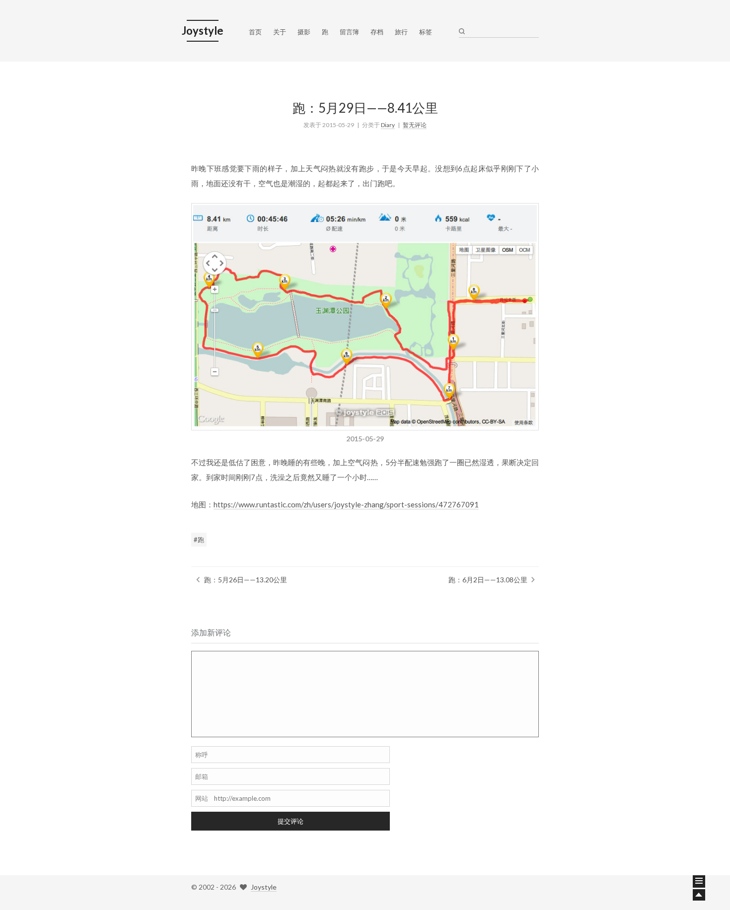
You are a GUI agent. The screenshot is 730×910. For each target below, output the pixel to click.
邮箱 (201, 776)
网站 (201, 798)
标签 (425, 32)
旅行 (401, 32)
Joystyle (264, 887)
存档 (376, 32)
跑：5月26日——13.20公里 (245, 579)
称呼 (201, 755)
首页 (255, 32)
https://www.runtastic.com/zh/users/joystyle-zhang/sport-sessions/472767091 (346, 504)
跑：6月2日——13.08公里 (487, 579)
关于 (279, 32)
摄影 (303, 32)
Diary (388, 125)
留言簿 (349, 32)
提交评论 (290, 821)
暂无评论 (415, 125)
